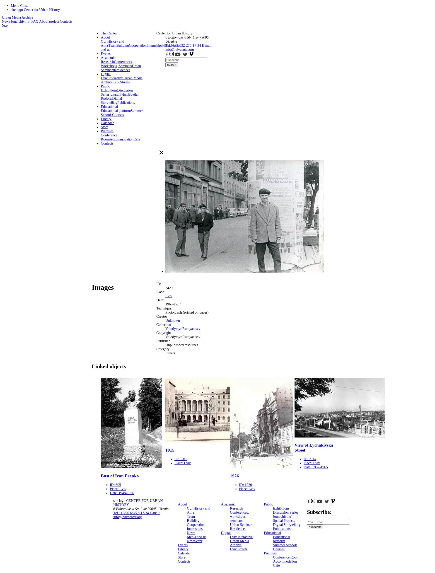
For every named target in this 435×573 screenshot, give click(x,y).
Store (104, 127)
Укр (5, 25)
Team (112, 45)
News (6, 21)
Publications (126, 102)
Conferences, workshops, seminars (239, 516)
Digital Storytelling (111, 100)
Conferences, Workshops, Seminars (117, 64)
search (171, 64)
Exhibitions (109, 90)
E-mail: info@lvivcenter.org (188, 47)
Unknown (172, 320)
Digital (106, 74)
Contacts (66, 21)
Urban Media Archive (17, 17)
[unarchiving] (20, 21)
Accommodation (121, 139)
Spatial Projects (284, 520)
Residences (122, 70)
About (105, 37)
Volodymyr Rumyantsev (182, 329)
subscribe (315, 527)
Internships (195, 529)
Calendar (107, 123)
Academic (108, 58)
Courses (118, 115)
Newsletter (194, 541)
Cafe (136, 139)
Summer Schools (285, 545)
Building (122, 45)
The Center (109, 33)
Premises (107, 131)
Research (107, 62)
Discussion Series (285, 512)
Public (105, 86)
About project (49, 21)
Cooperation (138, 45)
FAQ (35, 21)
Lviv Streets (121, 82)
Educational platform (116, 111)
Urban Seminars (241, 525)
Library (106, 119)
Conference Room (109, 137)
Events (106, 54)
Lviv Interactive (112, 78)
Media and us (196, 537)
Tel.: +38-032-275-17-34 (183, 45)
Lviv (168, 296)
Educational (109, 107)
